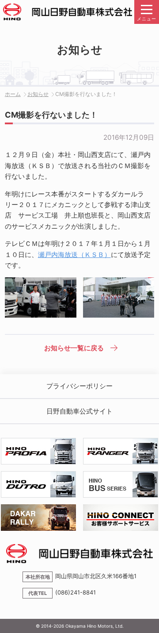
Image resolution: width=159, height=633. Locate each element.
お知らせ (38, 94)
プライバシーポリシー (79, 386)
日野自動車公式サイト (79, 411)
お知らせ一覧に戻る (74, 348)
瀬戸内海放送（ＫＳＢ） (74, 254)
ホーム (13, 94)
